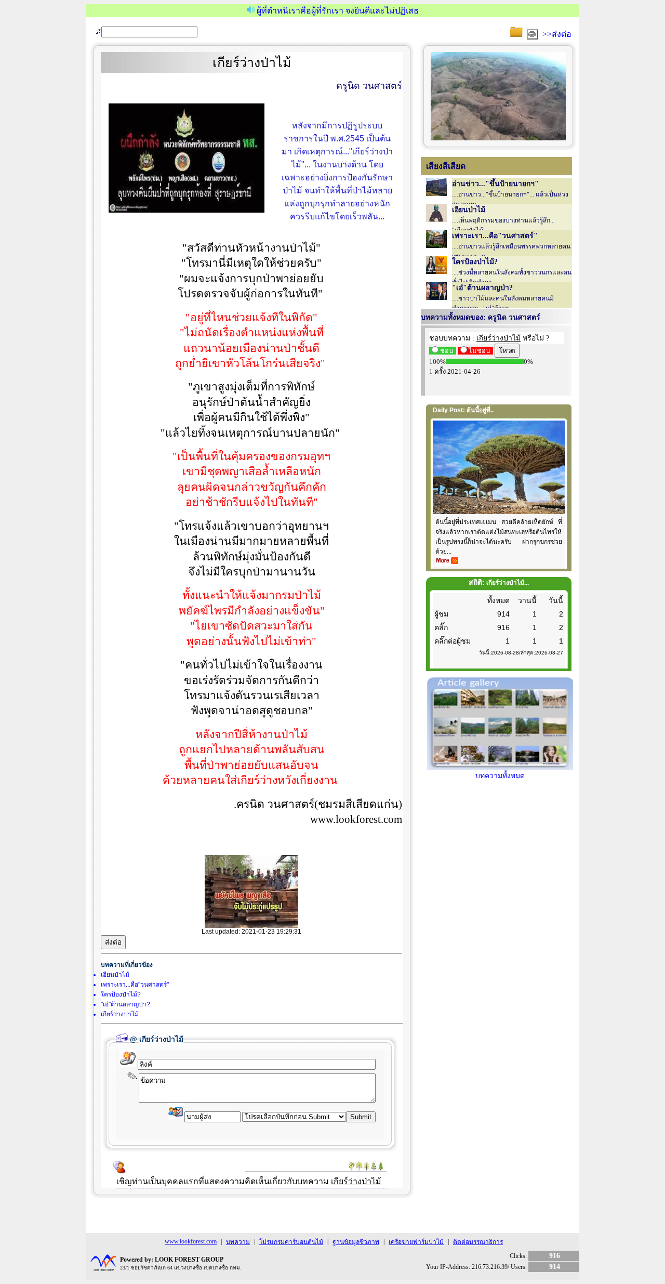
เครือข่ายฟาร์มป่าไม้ (416, 1242)
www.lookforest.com (191, 1241)
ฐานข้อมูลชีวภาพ (355, 1242)
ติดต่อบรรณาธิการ (478, 1242)
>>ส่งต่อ (556, 34)
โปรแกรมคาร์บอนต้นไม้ (291, 1242)
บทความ (238, 1242)
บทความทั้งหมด (500, 776)
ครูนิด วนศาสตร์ (369, 86)
